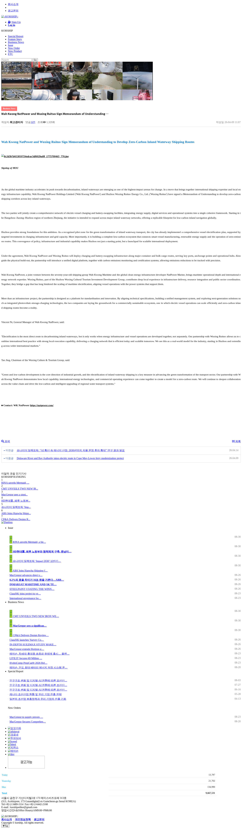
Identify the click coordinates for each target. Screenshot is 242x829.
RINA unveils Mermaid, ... (15, 482)
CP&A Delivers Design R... (15, 519)
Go (35, 60)
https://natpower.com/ (42, 405)
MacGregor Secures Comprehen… (28, 721)
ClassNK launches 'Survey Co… (27, 639)
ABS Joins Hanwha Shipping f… (30, 570)
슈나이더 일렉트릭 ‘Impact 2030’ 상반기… (36, 561)
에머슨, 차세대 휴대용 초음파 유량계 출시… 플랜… (39, 653)
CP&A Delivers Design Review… (30, 635)
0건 (33, 122)
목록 (238, 441)
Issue (10, 45)
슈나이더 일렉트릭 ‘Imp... (16, 507)
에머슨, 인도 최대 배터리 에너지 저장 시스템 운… (38, 667)
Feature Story (15, 39)
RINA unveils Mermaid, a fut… (29, 542)
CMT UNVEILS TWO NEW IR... (19, 488)
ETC (10, 54)
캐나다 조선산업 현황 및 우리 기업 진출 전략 (36, 694)
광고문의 (13, 10)
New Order (14, 48)
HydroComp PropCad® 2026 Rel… (28, 663)
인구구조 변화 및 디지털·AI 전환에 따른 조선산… (38, 680)
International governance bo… (25, 598)
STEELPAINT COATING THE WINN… (32, 589)
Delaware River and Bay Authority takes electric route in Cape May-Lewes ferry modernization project (70, 458)
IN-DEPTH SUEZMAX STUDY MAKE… (33, 644)
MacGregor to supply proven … (26, 717)
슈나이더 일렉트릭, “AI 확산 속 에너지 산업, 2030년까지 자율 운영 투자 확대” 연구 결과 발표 (71, 450)
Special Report (15, 36)
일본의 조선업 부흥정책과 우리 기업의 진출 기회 (38, 699)
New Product (15, 51)
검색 (7, 441)
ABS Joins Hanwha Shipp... (16, 513)
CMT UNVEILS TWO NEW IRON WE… (35, 616)
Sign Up (16, 22)
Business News (16, 42)
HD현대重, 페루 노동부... (15, 500)
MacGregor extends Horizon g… (27, 649)
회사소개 (13, 4)
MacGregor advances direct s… (26, 575)
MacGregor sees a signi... (14, 494)
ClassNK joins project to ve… (25, 593)
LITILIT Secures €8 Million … (26, 658)
